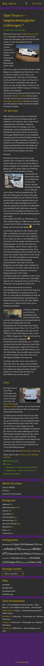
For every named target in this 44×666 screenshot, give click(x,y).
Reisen (4, 530)
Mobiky (40, 554)
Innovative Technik (9, 524)
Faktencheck (16, 553)
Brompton (7, 544)
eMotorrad (26, 549)
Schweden (17, 558)
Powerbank (6, 558)
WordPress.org (7, 594)
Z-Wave (34, 562)
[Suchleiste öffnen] (26, 3)
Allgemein (6, 504)
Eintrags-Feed (7, 588)
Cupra (18, 544)
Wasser (24, 562)
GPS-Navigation (8, 517)
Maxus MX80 (12, 406)
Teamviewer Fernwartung (11, 494)
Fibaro (29, 553)
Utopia (14, 562)
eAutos (8, 464)
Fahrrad (5, 511)
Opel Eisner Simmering (31, 451)
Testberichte (6, 533)
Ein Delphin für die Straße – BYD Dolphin (26, 607)
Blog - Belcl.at (9, 3)
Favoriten (5, 490)
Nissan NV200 (9, 404)
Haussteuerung (7, 520)
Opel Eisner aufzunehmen (13, 101)
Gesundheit (6, 514)
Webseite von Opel (19, 96)
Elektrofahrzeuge (12, 461)
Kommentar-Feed (8, 591)
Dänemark (31, 544)
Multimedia (6, 527)
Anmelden (6, 585)
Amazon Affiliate (8, 487)
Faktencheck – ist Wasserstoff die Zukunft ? (22, 467)
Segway (26, 558)
